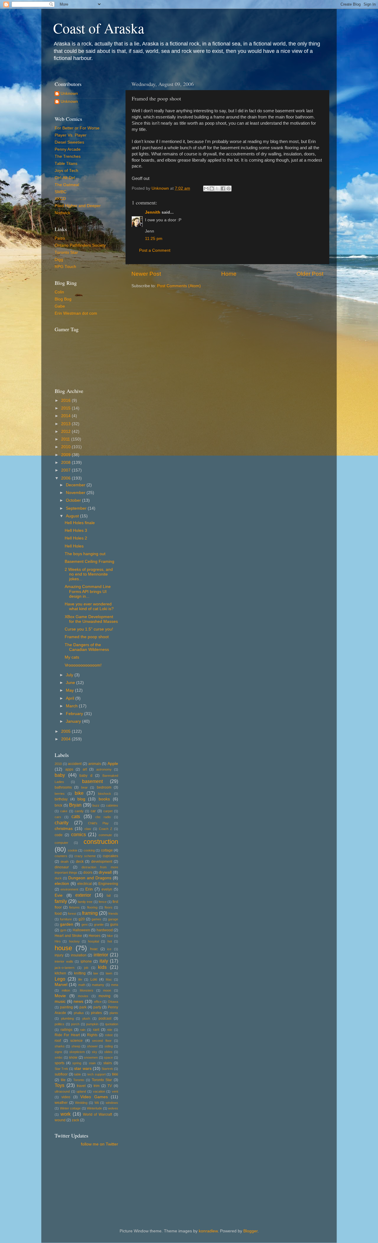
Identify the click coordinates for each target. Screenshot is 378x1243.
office (98, 1001)
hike (110, 935)
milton (66, 990)
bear (84, 787)
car (93, 811)
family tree (85, 902)
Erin (89, 889)
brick (58, 805)
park (83, 1007)
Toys (59, 1085)
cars (58, 817)
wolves (113, 1108)
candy (79, 811)
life (80, 979)
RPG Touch (65, 266)
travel (81, 1086)
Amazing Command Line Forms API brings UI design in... (88, 591)
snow (73, 1057)
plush (86, 1018)
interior (101, 954)
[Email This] (206, 188)
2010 (66, 447)
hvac (94, 949)
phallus (79, 1013)
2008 (66, 462)
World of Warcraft (97, 1114)
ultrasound (62, 1091)
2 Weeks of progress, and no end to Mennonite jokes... (89, 574)
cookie (72, 850)
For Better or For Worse (77, 128)
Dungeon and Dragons (89, 878)
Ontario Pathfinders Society (80, 245)
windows (112, 1102)
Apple (112, 763)
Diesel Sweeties (69, 142)
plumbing (67, 1018)
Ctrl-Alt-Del (65, 178)
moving (104, 996)
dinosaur (62, 867)
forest (72, 913)
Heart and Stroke (68, 936)
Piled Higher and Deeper (78, 206)
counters (61, 856)
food (58, 913)
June (71, 682)
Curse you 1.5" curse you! (89, 629)
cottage (107, 850)
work (66, 1114)
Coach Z (105, 829)
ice (109, 949)
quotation (111, 1024)
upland (81, 1091)
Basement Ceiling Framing (89, 561)
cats (75, 816)
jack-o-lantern (64, 967)
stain (92, 1063)
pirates (96, 1013)
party (97, 1007)
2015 (66, 408)
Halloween (81, 930)
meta (114, 985)
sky (94, 1052)
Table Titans (66, 163)
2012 (66, 431)
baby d (85, 776)
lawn (109, 973)
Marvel (61, 984)
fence (103, 902)
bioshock (104, 793)
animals (94, 764)
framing (90, 913)
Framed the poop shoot (87, 637)
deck (80, 861)
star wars (82, 1068)
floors (109, 907)
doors (87, 872)
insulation (79, 955)
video (65, 1097)
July (70, 675)
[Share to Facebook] (223, 188)
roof (58, 1041)
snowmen (91, 1057)
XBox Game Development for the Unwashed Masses (91, 619)
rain (82, 1029)
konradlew (208, 1231)
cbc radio (103, 817)
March (72, 706)
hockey (74, 941)
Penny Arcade (68, 149)
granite (99, 924)
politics (59, 1024)
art (85, 769)
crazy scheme (85, 856)
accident (75, 764)
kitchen (60, 973)
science (76, 1041)
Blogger (250, 1231)
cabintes (112, 805)
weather (61, 1103)
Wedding (81, 1102)
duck (58, 878)
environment (69, 889)
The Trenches (68, 156)
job (86, 967)
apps (69, 769)
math (81, 985)
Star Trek (61, 1068)
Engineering (108, 884)
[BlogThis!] (212, 188)
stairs (107, 1063)
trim (97, 1086)
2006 (66, 478)
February (75, 713)
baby (60, 775)
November (76, 492)
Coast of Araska (98, 27)
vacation (99, 1091)
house (63, 948)
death (65, 861)
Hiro (58, 941)
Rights (92, 1035)
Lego (60, 979)
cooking (89, 850)
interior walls (64, 961)
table (77, 1074)
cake (63, 811)
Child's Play (98, 823)
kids (102, 967)
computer (61, 842)
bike (79, 793)
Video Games (93, 1097)
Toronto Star (66, 252)
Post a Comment (154, 250)
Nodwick (62, 213)
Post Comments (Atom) (179, 286)
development (101, 861)
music (60, 1001)
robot (109, 1035)
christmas (64, 828)
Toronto (78, 1080)
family (61, 901)
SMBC (60, 192)
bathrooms (63, 787)
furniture (66, 919)
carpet (108, 811)
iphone (86, 961)
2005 (66, 731)
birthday (61, 799)
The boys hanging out (85, 554)
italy (104, 960)
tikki (115, 1074)
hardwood (105, 930)
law (95, 973)
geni (84, 924)
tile (63, 1080)
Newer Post (146, 274)
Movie (60, 996)
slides (108, 1052)
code (59, 835)
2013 (66, 424)
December (76, 485)
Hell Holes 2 (76, 538)
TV (109, 1086)
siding (109, 1046)
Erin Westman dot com (76, 313)
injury (59, 955)
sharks (60, 1046)
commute (105, 835)
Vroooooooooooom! (83, 665)
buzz (96, 805)
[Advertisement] (81, 1178)
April (70, 698)
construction (101, 841)
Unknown (69, 93)
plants (114, 1013)
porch (75, 1024)
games (96, 919)
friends (113, 913)
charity (62, 822)
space (108, 1057)
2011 (66, 439)
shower (92, 1046)
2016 (66, 400)
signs (58, 1052)
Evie (59, 895)
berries (60, 793)
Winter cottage (70, 1108)
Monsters (86, 990)
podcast (105, 1018)
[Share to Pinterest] (229, 188)
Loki (93, 979)
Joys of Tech (66, 170)
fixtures (74, 907)
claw (87, 829)
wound (60, 1120)
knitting (80, 973)
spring (76, 1063)
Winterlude (94, 1108)
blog (81, 799)
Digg (59, 259)
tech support (96, 1074)
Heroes (94, 936)
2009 (66, 455)
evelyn (107, 889)
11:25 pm (153, 238)
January (74, 721)
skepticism (77, 1052)
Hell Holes (74, 546)
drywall (105, 872)
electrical (84, 884)
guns (114, 924)
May (70, 690)
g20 (82, 919)
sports (59, 1063)
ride (109, 1029)
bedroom (104, 787)
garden (66, 924)
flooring (92, 907)
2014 (66, 416)
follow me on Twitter (99, 1144)
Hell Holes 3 (76, 530)
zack (75, 1120)
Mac (109, 979)
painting (66, 1007)
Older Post (309, 274)
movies (83, 996)
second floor (102, 1040)
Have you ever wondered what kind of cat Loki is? (89, 606)
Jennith (152, 212)
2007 (66, 470)
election (62, 883)
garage (113, 919)
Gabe (60, 306)
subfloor (61, 1074)
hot (109, 941)
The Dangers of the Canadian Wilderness (87, 647)
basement (92, 781)
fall (108, 895)
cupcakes (110, 856)
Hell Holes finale (80, 523)
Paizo (60, 238)
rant (96, 1030)
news (78, 1001)
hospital (93, 941)
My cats (72, 657)
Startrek (107, 1068)
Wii (96, 1102)
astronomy (104, 769)
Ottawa (113, 1001)
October (74, 500)
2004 (66, 739)
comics (78, 834)
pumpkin (92, 1024)
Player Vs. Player (71, 135)
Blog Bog (63, 299)
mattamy (98, 985)
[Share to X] (217, 188)
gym (63, 930)
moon (107, 990)
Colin (59, 292)
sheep (75, 1046)
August (73, 516)
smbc (59, 1057)
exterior (83, 895)
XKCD (60, 198)
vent (115, 1091)
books (104, 799)
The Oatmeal (67, 185)
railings (66, 1030)
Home (229, 274)
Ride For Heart (67, 1035)
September (77, 508)
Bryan (75, 804)
